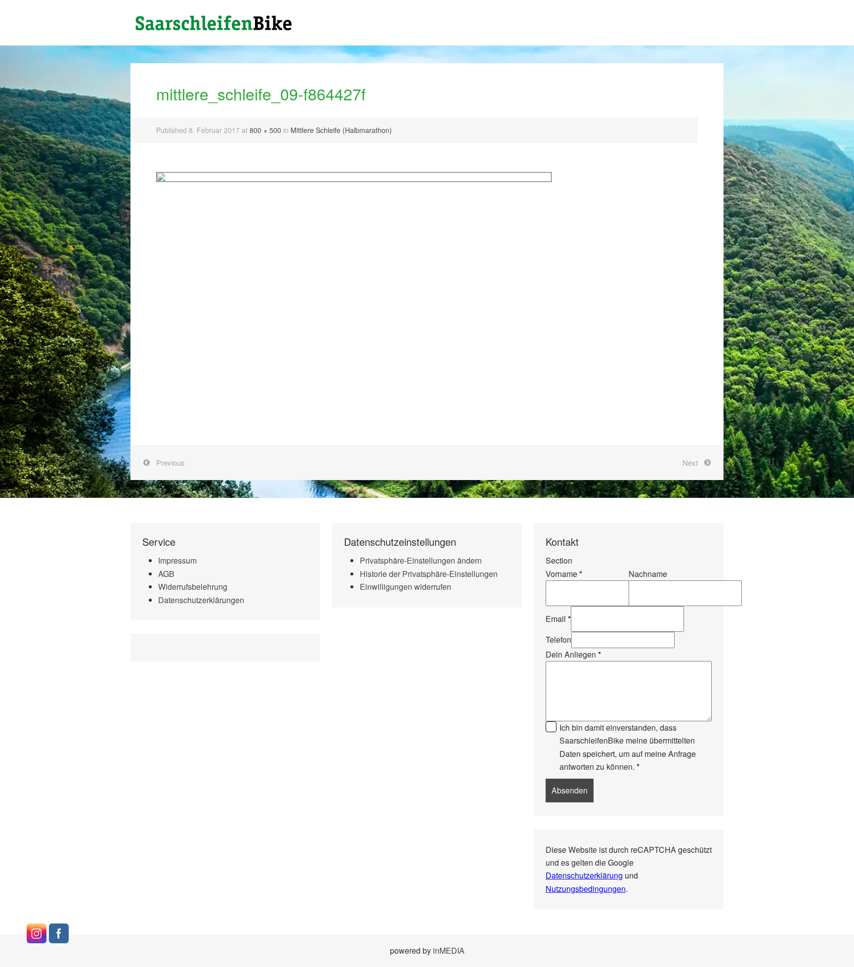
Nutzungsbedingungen (586, 888)
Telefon (558, 639)
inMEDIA (449, 950)
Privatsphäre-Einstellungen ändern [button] (421, 560)
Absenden (570, 790)
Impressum (177, 560)
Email (558, 618)
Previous (170, 462)
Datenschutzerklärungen (201, 600)
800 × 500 (265, 130)
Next (690, 462)
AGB (166, 573)
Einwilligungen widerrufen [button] (405, 586)
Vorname (564, 573)
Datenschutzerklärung (584, 875)
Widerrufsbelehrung (192, 586)
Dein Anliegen (573, 654)
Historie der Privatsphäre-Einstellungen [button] (429, 573)
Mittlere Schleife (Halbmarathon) (341, 130)
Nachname (648, 573)
